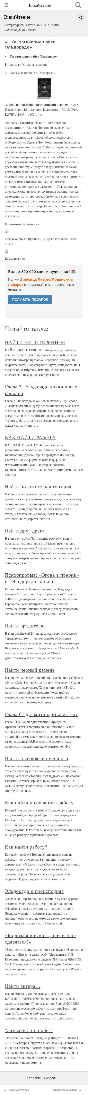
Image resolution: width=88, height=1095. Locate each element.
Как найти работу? (26, 846)
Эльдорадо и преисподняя (34, 891)
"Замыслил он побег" (29, 1030)
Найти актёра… (22, 986)
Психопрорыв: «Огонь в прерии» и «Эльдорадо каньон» (42, 578)
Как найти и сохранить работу (39, 802)
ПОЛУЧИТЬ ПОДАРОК (30, 299)
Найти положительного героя (38, 486)
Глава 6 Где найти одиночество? (41, 714)
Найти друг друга (25, 530)
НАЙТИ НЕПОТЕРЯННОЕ (35, 342)
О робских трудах (18, 1090)
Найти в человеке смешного (36, 758)
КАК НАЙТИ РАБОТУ (30, 437)
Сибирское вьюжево (64, 1090)
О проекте (33, 1078)
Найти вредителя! (25, 625)
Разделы (50, 1078)
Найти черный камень (30, 670)
